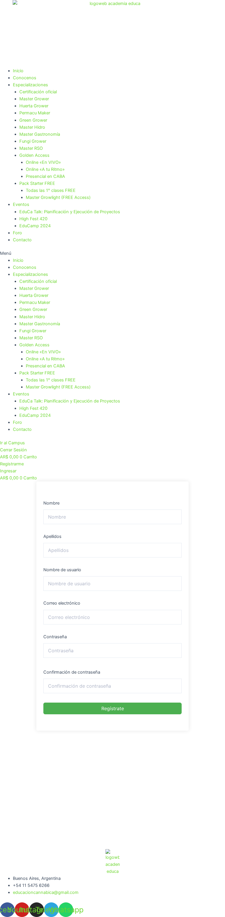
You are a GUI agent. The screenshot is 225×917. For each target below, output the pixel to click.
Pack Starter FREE (37, 183)
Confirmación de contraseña (71, 672)
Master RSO (31, 148)
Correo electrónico (61, 603)
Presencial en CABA (45, 176)
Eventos (21, 204)
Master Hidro (32, 127)
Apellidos (52, 536)
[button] (112, 253)
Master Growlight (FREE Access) (58, 197)
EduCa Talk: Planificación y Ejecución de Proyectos (69, 211)
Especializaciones (30, 84)
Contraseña (55, 636)
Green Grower (33, 120)
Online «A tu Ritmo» (45, 169)
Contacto (22, 239)
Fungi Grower (32, 141)
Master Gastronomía (39, 134)
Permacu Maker (34, 113)
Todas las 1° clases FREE (51, 190)
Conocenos (24, 77)
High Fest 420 (33, 218)
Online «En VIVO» (43, 162)
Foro (17, 232)
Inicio (18, 70)
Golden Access (34, 155)
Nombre (51, 503)
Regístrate (112, 708)
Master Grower (34, 98)
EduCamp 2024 (35, 225)
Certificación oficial (38, 91)
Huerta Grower (33, 106)
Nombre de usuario (62, 569)
